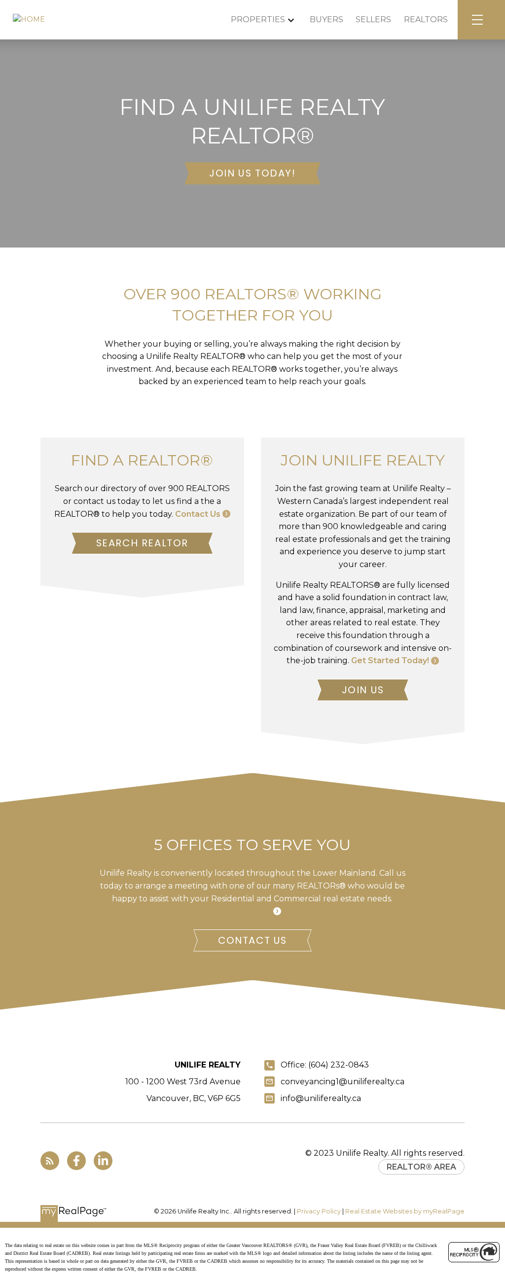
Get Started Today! (390, 660)
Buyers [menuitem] (326, 19)
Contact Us (197, 514)
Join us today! (252, 173)
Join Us (363, 690)
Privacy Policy (319, 1211)
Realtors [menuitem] (426, 19)
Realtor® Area (421, 1167)
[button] (252, 173)
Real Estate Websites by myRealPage (405, 1211)
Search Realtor (142, 543)
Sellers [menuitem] (373, 19)
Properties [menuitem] (258, 19)
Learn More (247, 911)
